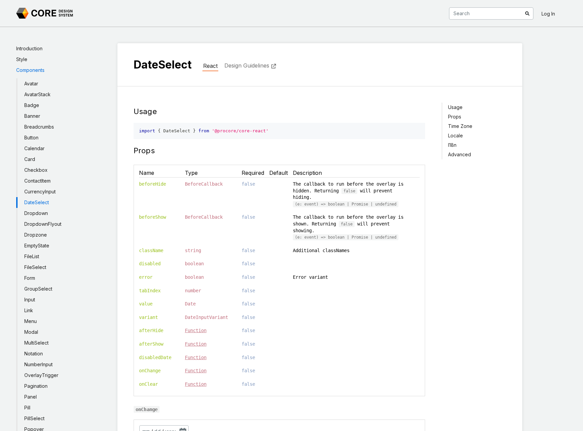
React (210, 65)
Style (21, 59)
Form (29, 278)
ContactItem (37, 181)
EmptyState (36, 245)
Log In (548, 14)
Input (29, 299)
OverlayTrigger (41, 375)
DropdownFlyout (42, 224)
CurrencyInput (40, 191)
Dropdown (36, 213)
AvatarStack (37, 94)
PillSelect (34, 418)
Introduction (29, 48)
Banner (32, 116)
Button (31, 137)
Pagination (36, 386)
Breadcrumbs (39, 127)
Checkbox (36, 170)
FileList (31, 256)
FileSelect (35, 267)
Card (29, 159)
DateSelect (36, 202)
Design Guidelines (246, 65)
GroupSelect (38, 289)
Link (28, 310)
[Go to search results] (527, 13)
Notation (33, 353)
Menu (30, 321)
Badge (31, 105)
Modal (31, 332)
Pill (27, 407)
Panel (30, 397)
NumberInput (38, 364)
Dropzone (35, 235)
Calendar (34, 148)
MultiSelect (36, 343)
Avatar (31, 83)
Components (30, 70)
